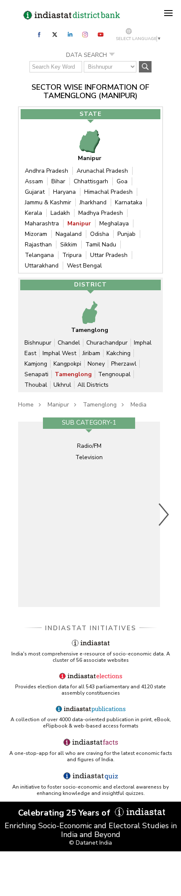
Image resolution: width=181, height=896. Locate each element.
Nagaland (69, 234)
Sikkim (68, 245)
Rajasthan (38, 245)
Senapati (36, 374)
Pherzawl (123, 364)
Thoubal (35, 385)
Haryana (64, 192)
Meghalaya (114, 223)
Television (89, 457)
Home (26, 405)
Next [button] (164, 514)
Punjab (126, 234)
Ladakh (60, 213)
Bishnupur (37, 343)
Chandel (69, 343)
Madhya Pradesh (100, 213)
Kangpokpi (67, 364)
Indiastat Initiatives (90, 628)
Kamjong (35, 364)
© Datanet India (90, 843)
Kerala (33, 213)
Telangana (39, 255)
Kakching (118, 353)
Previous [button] (14, 514)
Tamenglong (73, 374)
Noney (96, 364)
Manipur (79, 223)
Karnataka (128, 202)
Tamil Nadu (100, 245)
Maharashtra (42, 223)
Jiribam (91, 353)
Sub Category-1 (89, 422)
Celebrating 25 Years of (65, 812)
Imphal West (59, 353)
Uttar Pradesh (109, 255)
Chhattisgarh (91, 181)
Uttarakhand (42, 266)
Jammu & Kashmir (48, 202)
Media (138, 405)
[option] (89, 514)
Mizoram (36, 234)
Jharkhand (93, 202)
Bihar (58, 181)
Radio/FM (89, 446)
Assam (34, 181)
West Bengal (84, 266)
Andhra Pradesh (46, 171)
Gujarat (35, 192)
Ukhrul (62, 385)
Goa (122, 181)
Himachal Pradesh (108, 192)
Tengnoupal (114, 374)
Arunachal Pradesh (102, 171)
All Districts (93, 385)
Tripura (72, 255)
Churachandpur (107, 343)
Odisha (99, 234)
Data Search (86, 55)
